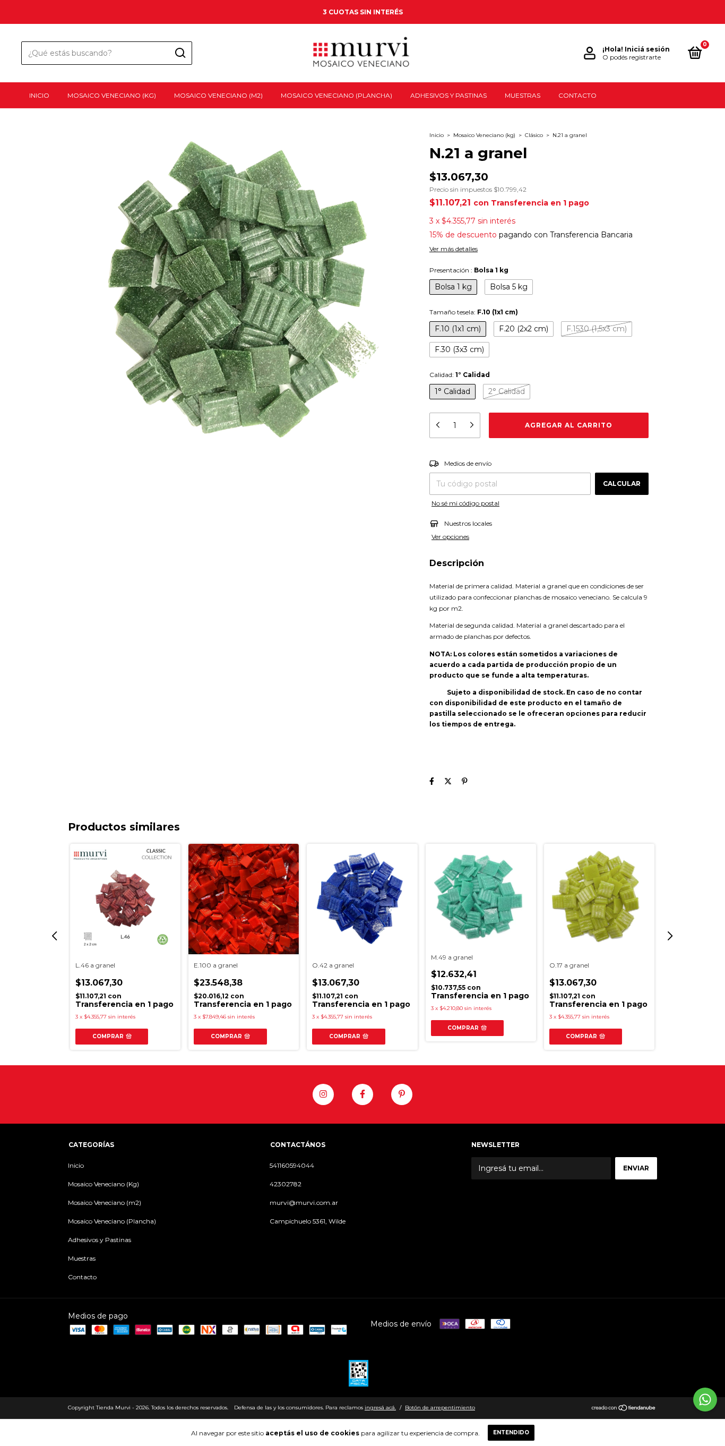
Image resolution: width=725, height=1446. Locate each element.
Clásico (534, 135)
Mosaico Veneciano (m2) (218, 95)
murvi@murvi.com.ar (304, 1203)
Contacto (577, 95)
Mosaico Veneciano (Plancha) (336, 95)
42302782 (285, 1184)
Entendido (511, 1432)
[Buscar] (179, 53)
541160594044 (292, 1165)
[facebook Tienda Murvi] (362, 1094)
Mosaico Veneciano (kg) (484, 135)
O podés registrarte (631, 57)
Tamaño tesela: (473, 312)
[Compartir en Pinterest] (465, 781)
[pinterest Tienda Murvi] (401, 1094)
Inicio (39, 95)
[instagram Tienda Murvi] (323, 1094)
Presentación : (468, 270)
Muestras (522, 95)
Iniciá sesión (647, 49)
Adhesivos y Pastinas (448, 95)
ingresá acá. (380, 1407)
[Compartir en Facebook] (431, 781)
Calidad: (459, 375)
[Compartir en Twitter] (448, 781)
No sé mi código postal (465, 503)
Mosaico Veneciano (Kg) (111, 95)
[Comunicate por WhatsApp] (705, 1399)
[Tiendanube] (624, 1409)
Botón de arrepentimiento (440, 1407)
